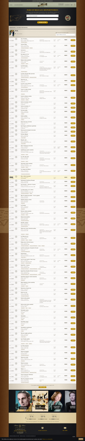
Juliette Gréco (28, 263)
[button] (70, 5)
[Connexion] (61, 6)
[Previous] (12, 401)
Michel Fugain (24, 42)
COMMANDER (73, 51)
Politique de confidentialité (47, 439)
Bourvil (22, 263)
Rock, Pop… (23, 257)
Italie (31, 193)
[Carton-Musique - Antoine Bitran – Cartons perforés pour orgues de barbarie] (42, 4)
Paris (27, 63)
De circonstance (24, 57)
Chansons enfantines (25, 174)
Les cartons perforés (18, 4)
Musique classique (25, 77)
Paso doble (23, 137)
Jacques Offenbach (33, 245)
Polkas (27, 99)
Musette (23, 63)
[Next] (73, 401)
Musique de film (33, 77)
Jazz (26, 308)
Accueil (11, 4)
